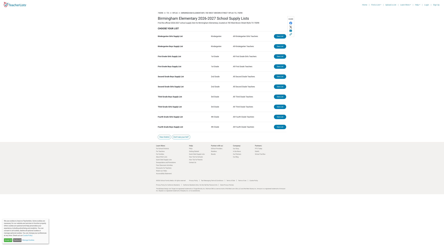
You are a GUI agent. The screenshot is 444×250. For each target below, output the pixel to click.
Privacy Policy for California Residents (168, 185)
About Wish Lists (161, 157)
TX (167, 13)
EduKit (257, 151)
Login (426, 5)
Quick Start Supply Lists (164, 160)
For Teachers (160, 151)
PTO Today (258, 148)
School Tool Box (260, 154)
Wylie (175, 13)
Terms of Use (242, 180)
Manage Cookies (28, 240)
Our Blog (236, 157)
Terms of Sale (231, 180)
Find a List (375, 5)
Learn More (405, 5)
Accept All (8, 240)
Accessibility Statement (164, 173)
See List (281, 36)
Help (417, 5)
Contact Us (192, 162)
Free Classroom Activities (164, 165)
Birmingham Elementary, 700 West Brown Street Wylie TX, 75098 (211, 13)
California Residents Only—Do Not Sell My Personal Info (200, 185)
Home (364, 5)
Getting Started (194, 151)
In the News (237, 151)
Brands (213, 154)
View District (164, 137)
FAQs (191, 148)
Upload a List (390, 5)
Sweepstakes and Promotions (166, 162)
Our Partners (237, 154)
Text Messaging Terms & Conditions (212, 180)
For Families (160, 154)
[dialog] (25, 231)
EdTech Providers (216, 148)
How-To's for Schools (196, 157)
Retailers (214, 151)
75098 (160, 13)
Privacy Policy (193, 180)
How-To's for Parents (196, 160)
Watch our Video (161, 171)
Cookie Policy (254, 180)
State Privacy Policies (227, 185)
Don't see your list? (181, 137)
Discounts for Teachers (163, 168)
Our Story (236, 148)
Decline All (17, 240)
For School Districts (162, 148)
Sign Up (436, 5)
